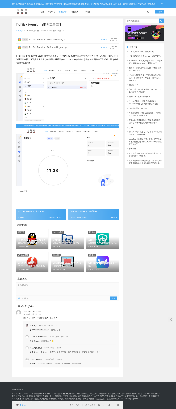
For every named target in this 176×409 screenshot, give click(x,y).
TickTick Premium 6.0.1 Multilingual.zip (48, 47)
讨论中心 (51, 12)
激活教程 (104, 39)
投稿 (160, 12)
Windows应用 (58, 232)
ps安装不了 (133, 85)
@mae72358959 (37, 363)
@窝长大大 (34, 341)
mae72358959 (36, 348)
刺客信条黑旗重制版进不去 (139, 96)
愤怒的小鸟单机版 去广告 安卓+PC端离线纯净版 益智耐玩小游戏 (145, 133)
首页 (42, 12)
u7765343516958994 (32, 311)
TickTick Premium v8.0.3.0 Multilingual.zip (49, 39)
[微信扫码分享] (99, 405)
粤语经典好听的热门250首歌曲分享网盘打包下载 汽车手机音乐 (145, 114)
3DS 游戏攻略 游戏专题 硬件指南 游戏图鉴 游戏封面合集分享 (145, 154)
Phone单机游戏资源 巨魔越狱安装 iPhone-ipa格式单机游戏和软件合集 (143, 102)
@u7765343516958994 (39, 330)
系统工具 (60, 30)
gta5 (131, 127)
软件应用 (62, 12)
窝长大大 (19, 30)
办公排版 (52, 30)
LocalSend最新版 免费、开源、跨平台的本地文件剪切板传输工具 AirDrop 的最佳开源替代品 (145, 141)
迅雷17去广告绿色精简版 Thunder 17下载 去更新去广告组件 (145, 90)
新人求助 (132, 148)
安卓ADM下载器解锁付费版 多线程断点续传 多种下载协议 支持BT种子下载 (145, 121)
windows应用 (22, 191)
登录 (19, 298)
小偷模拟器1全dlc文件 (138, 108)
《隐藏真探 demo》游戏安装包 (141, 51)
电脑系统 (74, 12)
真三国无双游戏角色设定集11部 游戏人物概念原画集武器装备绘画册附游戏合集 (145, 161)
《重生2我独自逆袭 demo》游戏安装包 (145, 56)
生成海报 (91, 405)
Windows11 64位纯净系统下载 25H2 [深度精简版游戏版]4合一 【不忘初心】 (145, 61)
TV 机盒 (87, 12)
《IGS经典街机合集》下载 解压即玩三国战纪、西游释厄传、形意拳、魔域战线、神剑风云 (145, 78)
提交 (113, 298)
